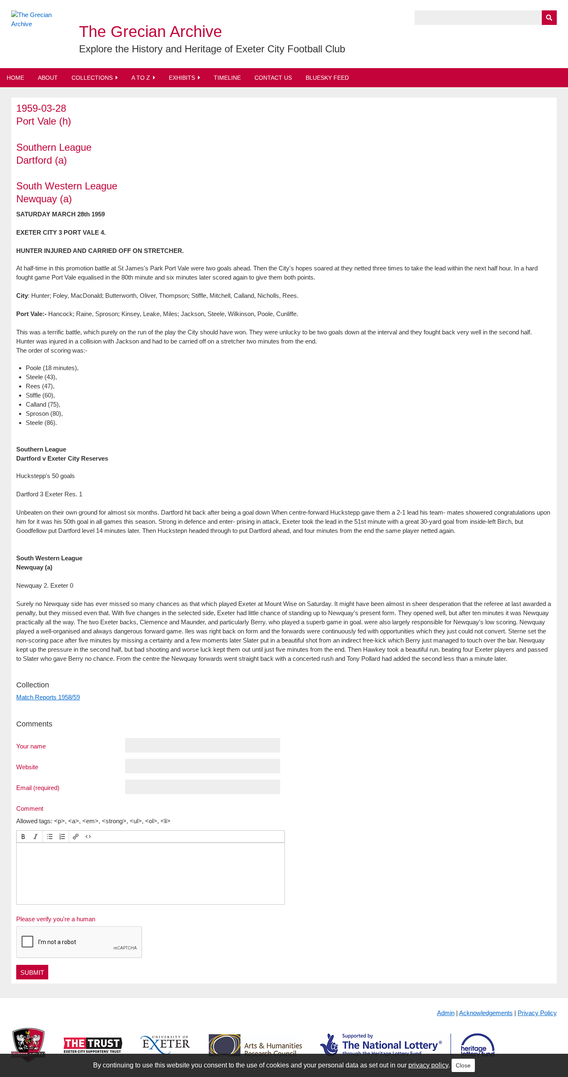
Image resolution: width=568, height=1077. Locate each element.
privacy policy (428, 1065)
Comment (29, 808)
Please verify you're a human (55, 918)
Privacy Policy (537, 1012)
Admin (445, 1012)
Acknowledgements (486, 1012)
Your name (31, 746)
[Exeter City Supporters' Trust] (93, 1051)
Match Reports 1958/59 (48, 697)
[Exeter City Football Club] (28, 1051)
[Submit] (549, 17)
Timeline (227, 77)
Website (27, 766)
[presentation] (23, 836)
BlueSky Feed (327, 77)
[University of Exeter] (165, 1051)
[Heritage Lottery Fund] (407, 1051)
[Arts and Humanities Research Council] (255, 1051)
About (48, 77)
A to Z (140, 77)
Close (463, 1065)
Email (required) (37, 787)
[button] (23, 836)
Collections (92, 77)
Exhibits (182, 77)
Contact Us (273, 77)
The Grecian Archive (150, 31)
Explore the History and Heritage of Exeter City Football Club (212, 48)
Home (15, 77)
